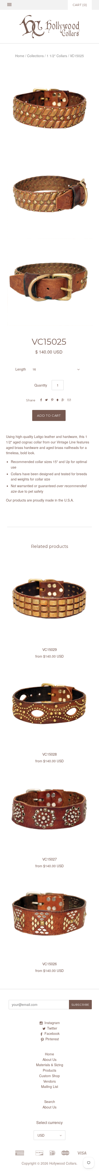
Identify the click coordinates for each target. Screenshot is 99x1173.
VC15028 (49, 754)
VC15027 (49, 859)
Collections (35, 55)
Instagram (52, 1022)
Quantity (40, 385)
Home (19, 55)
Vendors (49, 1081)
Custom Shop (49, 1075)
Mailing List (49, 1086)
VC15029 (49, 649)
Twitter (52, 1028)
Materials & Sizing (49, 1064)
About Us (49, 1059)
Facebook (52, 1033)
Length (20, 369)
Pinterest (52, 1039)
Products (49, 1070)
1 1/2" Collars (57, 55)
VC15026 (49, 963)
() (80, 5)
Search (49, 1101)
